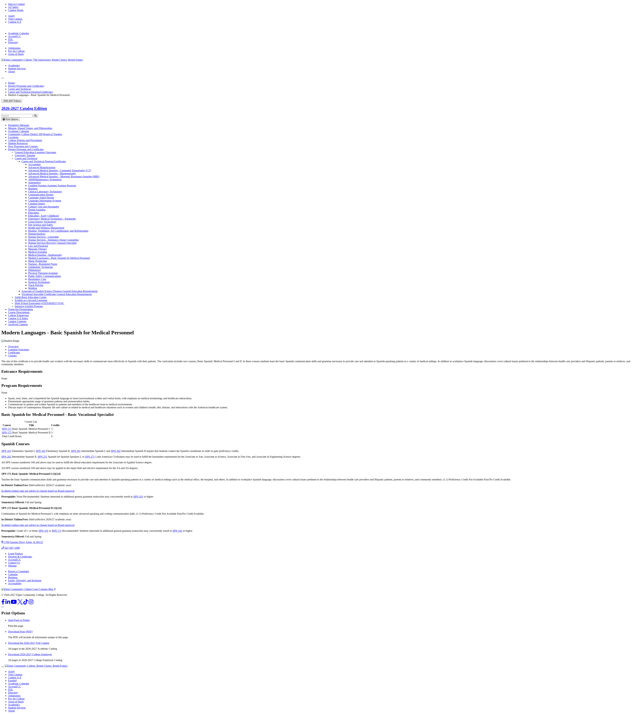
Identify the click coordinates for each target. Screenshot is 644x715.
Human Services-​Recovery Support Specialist (52, 242)
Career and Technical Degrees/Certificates (30, 92)
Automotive (34, 182)
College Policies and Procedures (25, 140)
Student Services (17, 68)
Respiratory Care (37, 279)
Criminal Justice (36, 203)
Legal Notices (15, 553)
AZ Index (13, 7)
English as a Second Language (31, 300)
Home (11, 82)
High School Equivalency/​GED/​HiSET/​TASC (39, 303)
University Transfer (25, 155)
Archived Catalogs (18, 324)
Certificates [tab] (14, 352)
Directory (13, 42)
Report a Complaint (18, 571)
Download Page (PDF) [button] (20, 631)
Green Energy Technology (42, 221)
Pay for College (16, 51)
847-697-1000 (12, 547)
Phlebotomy (34, 270)
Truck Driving (35, 285)
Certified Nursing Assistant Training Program (52, 185)
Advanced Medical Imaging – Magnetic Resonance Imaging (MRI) (63, 176)
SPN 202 (116, 451)
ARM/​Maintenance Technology (45, 179)
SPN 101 (6, 451)
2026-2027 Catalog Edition (24, 108)
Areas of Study (16, 54)
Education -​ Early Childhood (43, 215)
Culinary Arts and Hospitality (43, 206)
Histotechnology (37, 233)
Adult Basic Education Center (30, 297)
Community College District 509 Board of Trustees (35, 134)
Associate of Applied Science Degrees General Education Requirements (59, 291)
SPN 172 (7, 432)
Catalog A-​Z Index (18, 318)
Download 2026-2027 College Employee (30, 654)
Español (12, 680)
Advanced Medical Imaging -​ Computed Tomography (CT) (59, 170)
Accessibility (15, 583)
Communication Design (40, 194)
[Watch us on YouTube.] (14, 602)
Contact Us (14, 562)
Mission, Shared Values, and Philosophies (30, 128)
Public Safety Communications (44, 276)
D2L (10, 39)
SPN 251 (42, 456)
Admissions (14, 48)
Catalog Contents (17, 321)
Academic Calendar (18, 33)
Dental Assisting (36, 209)
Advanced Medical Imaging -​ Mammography (52, 173)
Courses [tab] (12, 355)
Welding (32, 288)
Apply (11, 15)
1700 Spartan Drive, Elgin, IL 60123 (23, 542)
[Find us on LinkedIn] (8, 602)
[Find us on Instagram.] (31, 602)
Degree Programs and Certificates (26, 86)
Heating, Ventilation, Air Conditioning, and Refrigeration (58, 230)
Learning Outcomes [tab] (18, 349)
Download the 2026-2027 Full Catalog (28, 643)
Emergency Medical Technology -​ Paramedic (52, 218)
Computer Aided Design (41, 197)
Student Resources (18, 143)
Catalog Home (15, 10)
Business (33, 188)
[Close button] (2, 666)
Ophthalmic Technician (40, 267)
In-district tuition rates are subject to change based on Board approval (37, 490)
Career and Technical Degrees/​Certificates (43, 161)
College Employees (18, 315)
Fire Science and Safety (40, 224)
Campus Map (46, 589)
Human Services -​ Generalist (43, 236)
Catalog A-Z (14, 21)
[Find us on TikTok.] (26, 602)
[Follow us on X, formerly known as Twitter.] (20, 602)
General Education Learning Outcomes (35, 152)
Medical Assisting (37, 252)
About (11, 71)
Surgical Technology (39, 282)
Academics (14, 65)
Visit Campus (15, 18)
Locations (13, 137)
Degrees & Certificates (20, 556)
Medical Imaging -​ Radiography (45, 255)
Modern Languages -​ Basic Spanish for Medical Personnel (59, 258)
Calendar (13, 574)
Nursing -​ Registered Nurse (42, 264)
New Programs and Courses (23, 146)
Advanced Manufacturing (41, 167)
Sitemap (12, 565)
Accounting (34, 164)
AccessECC (14, 36)
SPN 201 (76, 451)
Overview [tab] (13, 346)
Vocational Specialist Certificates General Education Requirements (56, 294)
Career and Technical (19, 89)
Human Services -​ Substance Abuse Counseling (53, 239)
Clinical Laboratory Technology (45, 191)
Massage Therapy (37, 249)
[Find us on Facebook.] (3, 602)
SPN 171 (7, 428)
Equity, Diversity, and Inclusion (24, 580)
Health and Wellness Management (46, 227)
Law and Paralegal (38, 245)
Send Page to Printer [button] (19, 620)
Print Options (11, 119)
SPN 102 (40, 451)
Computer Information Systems (44, 200)
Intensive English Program (29, 306)
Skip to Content (16, 4)
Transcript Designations (20, 309)
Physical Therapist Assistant (43, 273)
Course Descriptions (19, 312)
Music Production (37, 261)
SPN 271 (90, 456)
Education (33, 212)
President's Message (18, 125)
